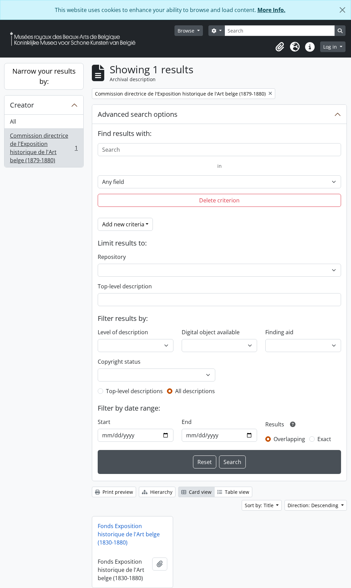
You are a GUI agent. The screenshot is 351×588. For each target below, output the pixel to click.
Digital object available (211, 332)
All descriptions (195, 391)
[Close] (342, 10)
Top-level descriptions (134, 391)
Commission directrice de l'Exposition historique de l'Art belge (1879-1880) (44, 148)
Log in (330, 46)
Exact (324, 439)
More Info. (271, 10)
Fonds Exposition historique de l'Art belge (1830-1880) (129, 534)
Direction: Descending (314, 505)
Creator (22, 105)
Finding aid (279, 332)
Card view (199, 492)
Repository (112, 257)
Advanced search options (138, 114)
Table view (236, 492)
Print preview (117, 492)
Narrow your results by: (44, 76)
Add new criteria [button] (123, 224)
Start (104, 422)
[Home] (75, 39)
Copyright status (119, 361)
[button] (279, 46)
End (187, 422)
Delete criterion (219, 200)
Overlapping (289, 439)
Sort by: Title (260, 505)
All (13, 121)
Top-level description (125, 286)
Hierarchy (160, 492)
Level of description (123, 332)
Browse (187, 30)
